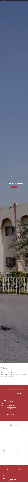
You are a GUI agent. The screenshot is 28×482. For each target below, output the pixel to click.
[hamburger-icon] (23, 0)
